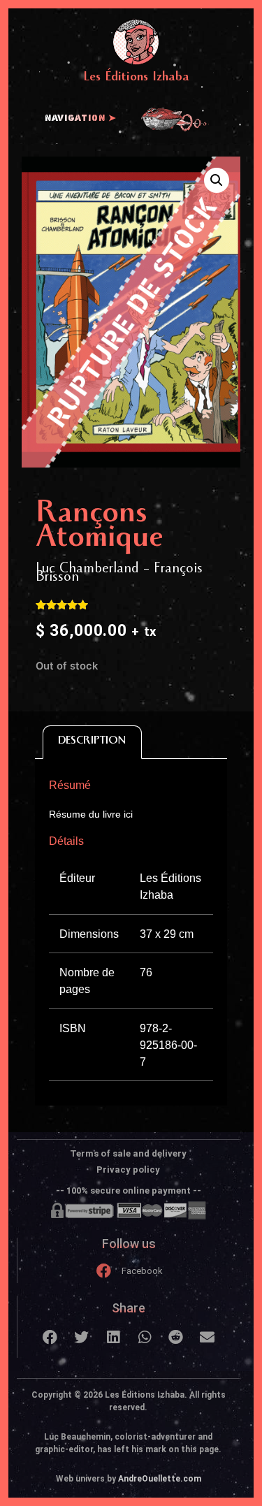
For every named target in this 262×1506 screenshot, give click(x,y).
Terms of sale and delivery (128, 1153)
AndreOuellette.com (159, 1479)
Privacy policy (128, 1169)
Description (92, 742)
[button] (50, 1337)
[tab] (92, 742)
